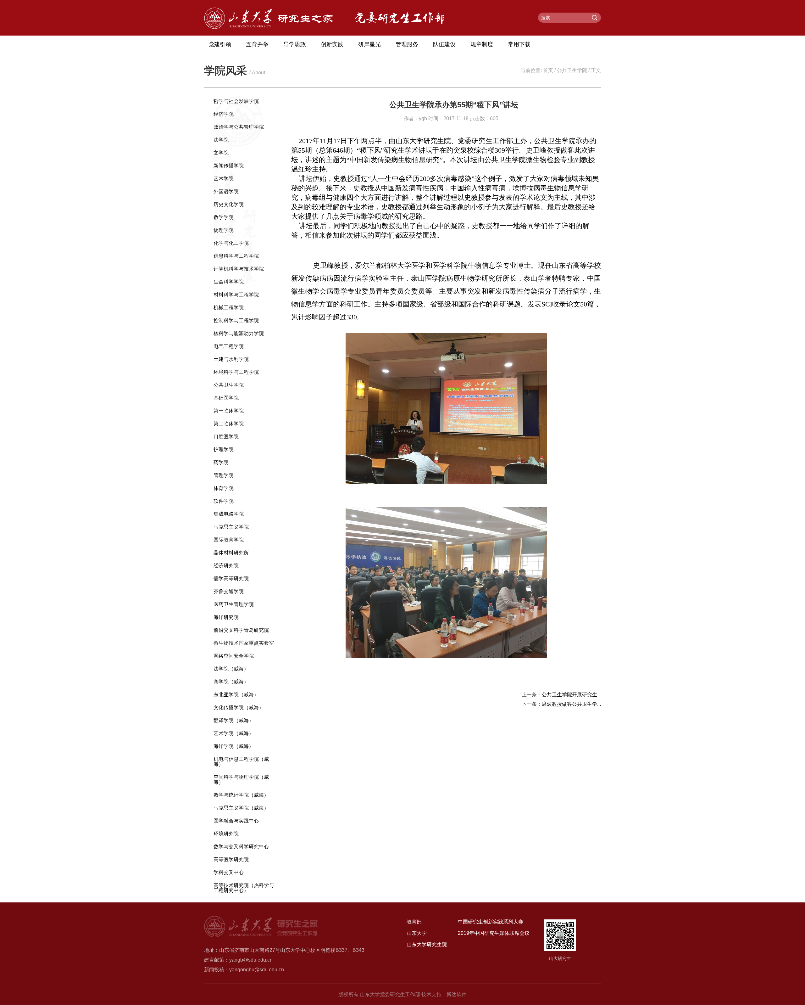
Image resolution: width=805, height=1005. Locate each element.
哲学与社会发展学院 (236, 101)
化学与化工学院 (231, 243)
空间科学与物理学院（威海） (241, 779)
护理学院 (224, 449)
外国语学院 (226, 191)
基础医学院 (226, 398)
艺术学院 (224, 178)
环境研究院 (226, 833)
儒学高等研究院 (231, 578)
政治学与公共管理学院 (239, 127)
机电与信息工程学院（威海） (241, 761)
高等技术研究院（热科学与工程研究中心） (244, 888)
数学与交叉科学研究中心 (241, 846)
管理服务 (407, 44)
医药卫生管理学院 (234, 604)
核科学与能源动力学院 (239, 333)
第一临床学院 (229, 410)
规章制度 (481, 44)
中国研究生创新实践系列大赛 (490, 921)
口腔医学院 (226, 436)
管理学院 (224, 475)
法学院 (221, 140)
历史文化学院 (229, 204)
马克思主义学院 (231, 527)
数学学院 (224, 217)
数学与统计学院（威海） (241, 795)
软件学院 (224, 501)
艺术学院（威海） (234, 733)
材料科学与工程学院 (236, 294)
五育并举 (257, 44)
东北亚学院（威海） (236, 694)
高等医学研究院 (231, 859)
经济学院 (224, 114)
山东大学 (417, 933)
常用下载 (519, 44)
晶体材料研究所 (231, 552)
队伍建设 (444, 44)
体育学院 (224, 488)
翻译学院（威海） (234, 720)
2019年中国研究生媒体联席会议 (494, 933)
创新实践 (332, 44)
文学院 (221, 152)
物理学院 (224, 230)
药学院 (221, 462)
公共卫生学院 (572, 70)
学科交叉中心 (229, 872)
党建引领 (219, 44)
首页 (548, 70)
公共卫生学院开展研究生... (571, 694)
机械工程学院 (229, 307)
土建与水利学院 (231, 359)
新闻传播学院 (229, 165)
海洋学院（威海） (234, 746)
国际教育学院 (229, 539)
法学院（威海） (231, 668)
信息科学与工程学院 (236, 256)
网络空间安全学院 (234, 656)
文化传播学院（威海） (239, 707)
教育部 (414, 921)
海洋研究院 (226, 617)
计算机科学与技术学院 (239, 269)
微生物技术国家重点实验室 (244, 643)
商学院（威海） (231, 681)
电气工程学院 (229, 346)
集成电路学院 (229, 514)
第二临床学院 (229, 423)
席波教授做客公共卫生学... (571, 704)
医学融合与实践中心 (236, 820)
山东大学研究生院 (427, 944)
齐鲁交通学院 (229, 591)
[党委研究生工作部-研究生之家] (268, 27)
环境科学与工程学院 (236, 372)
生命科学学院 (229, 281)
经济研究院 (226, 565)
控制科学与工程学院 (236, 320)
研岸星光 (369, 44)
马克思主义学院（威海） (241, 808)
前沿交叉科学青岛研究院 (241, 630)
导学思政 (294, 44)
